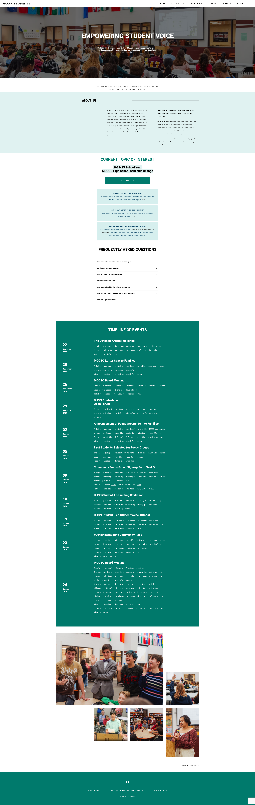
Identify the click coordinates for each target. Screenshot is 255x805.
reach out (141, 89)
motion (99, 584)
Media (240, 3)
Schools (195, 3)
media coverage (141, 548)
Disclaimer (94, 790)
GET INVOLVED (127, 180)
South (134, 544)
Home (162, 3)
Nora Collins (194, 765)
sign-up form (114, 489)
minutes (136, 604)
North (123, 544)
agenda (123, 604)
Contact (226, 3)
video (115, 604)
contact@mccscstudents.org (127, 790)
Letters (211, 3)
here (143, 200)
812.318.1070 (160, 790)
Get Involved (178, 3)
